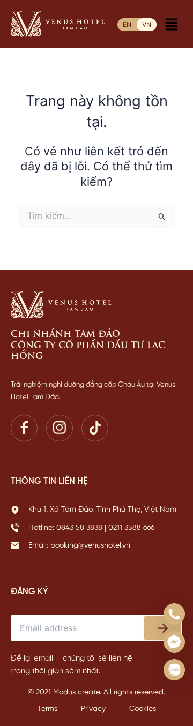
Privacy (94, 709)
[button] (171, 25)
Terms (49, 709)
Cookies (142, 709)
